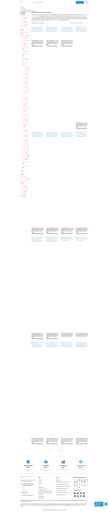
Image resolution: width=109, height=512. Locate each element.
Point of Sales (23, 179)
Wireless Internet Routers (25, 162)
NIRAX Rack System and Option (26, 140)
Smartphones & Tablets (23, 186)
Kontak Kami (40, 494)
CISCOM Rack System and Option (26, 87)
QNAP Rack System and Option (26, 145)
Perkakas (22, 177)
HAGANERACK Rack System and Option (26, 109)
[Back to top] (106, 509)
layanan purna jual (54, 20)
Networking (22, 8)
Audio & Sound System (23, 21)
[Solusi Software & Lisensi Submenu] (70, 494)
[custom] (75, 493)
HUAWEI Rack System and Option (26, 119)
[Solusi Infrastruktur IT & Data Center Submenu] (70, 485)
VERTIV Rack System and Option (26, 150)
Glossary (40, 479)
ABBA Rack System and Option (26, 68)
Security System (24, 181)
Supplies (22, 193)
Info (34, 2)
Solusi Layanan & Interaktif (61, 490)
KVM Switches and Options (25, 47)
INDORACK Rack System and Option (26, 124)
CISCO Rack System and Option (26, 82)
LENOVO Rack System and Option (26, 135)
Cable (23, 38)
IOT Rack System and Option (26, 130)
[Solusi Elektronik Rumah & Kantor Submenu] (70, 483)
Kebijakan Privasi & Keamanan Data (45, 492)
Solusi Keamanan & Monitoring (62, 488)
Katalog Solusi (59, 479)
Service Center (41, 496)
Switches (24, 155)
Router (23, 153)
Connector (24, 40)
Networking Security (24, 59)
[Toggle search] (87, 2)
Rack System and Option (25, 9)
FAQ (39, 485)
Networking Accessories (25, 54)
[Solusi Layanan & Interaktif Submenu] (70, 490)
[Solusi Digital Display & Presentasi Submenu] (70, 481)
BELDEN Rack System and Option (26, 77)
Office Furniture (23, 169)
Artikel (39, 481)
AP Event (40, 483)
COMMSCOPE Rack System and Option (26, 92)
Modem (23, 51)
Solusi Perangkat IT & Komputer (62, 492)
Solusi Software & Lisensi (60, 494)
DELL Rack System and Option (26, 98)
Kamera (22, 26)
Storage (22, 191)
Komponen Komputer (25, 28)
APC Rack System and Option (26, 73)
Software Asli (23, 188)
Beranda (22, 7)
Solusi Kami (39, 2)
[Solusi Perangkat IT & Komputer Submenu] (70, 492)
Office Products (24, 173)
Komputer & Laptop (24, 32)
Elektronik (22, 24)
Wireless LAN (25, 166)
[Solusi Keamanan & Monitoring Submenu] (70, 488)
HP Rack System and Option (26, 115)
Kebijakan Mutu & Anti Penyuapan (45, 490)
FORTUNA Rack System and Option (26, 103)
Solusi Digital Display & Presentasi (62, 481)
